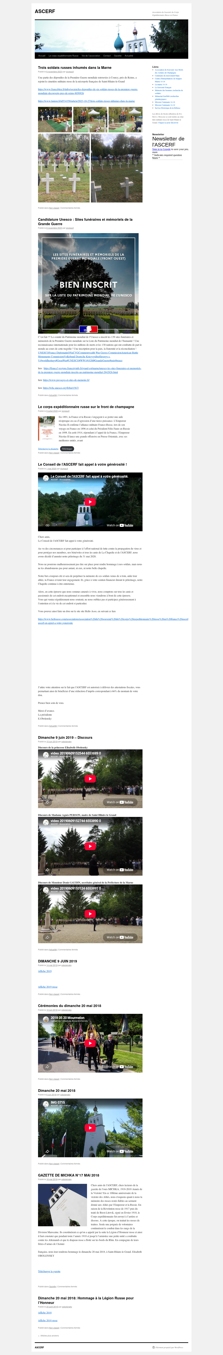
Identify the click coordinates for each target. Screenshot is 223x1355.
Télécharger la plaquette (48, 448)
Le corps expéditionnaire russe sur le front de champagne (86, 406)
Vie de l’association (91, 55)
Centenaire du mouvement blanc (167, 75)
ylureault (70, 71)
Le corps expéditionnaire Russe (63, 55)
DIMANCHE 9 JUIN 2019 (57, 961)
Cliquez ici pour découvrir (168, 122)
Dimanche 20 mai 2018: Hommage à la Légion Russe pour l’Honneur (86, 1300)
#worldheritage (48, 360)
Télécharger (67, 448)
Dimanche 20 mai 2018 (56, 1090)
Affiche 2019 (45, 971)
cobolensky (66, 741)
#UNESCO (73, 360)
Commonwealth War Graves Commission (100, 352)
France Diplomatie (58, 352)
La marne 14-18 (161, 84)
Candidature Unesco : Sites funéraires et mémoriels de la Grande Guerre (85, 221)
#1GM (90, 360)
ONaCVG (73, 352)
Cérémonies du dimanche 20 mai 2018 (69, 1005)
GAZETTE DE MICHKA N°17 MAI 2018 (68, 1175)
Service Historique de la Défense (167, 108)
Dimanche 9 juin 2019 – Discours (65, 737)
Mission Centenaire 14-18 (165, 102)
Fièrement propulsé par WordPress (169, 1347)
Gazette (117, 55)
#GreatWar (61, 360)
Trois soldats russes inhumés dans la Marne (75, 67)
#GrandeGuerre (101, 360)
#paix (112, 360)
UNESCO (43, 352)
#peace (118, 360)
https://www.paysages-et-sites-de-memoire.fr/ (66, 380)
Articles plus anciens (48, 1335)
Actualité (129, 55)
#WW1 (83, 360)
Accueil (41, 55)
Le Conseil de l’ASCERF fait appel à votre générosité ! (82, 464)
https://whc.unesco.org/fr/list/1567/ (61, 387)
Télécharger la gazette (49, 1271)
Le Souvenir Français (163, 87)
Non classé (54, 207)
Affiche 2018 (45, 1312)
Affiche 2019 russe (47, 986)
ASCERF (45, 11)
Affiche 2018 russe (47, 1320)
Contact (107, 55)
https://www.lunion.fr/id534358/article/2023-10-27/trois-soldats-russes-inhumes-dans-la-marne (86, 101)
